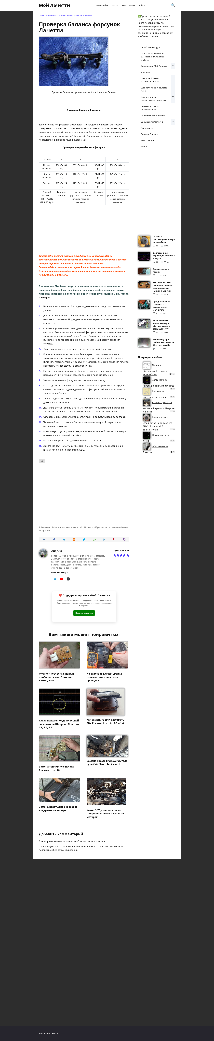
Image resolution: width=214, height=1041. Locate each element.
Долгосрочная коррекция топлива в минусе (164, 255)
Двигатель (45, 527)
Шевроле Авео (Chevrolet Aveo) (154, 89)
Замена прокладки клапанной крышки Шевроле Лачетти (158, 407)
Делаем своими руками (153, 115)
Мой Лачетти (54, 5)
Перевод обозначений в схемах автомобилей (155, 370)
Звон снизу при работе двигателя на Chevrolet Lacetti (163, 342)
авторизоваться (96, 841)
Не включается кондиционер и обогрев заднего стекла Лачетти (161, 324)
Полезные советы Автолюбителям (150, 108)
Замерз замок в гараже (161, 270)
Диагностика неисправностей (67, 527)
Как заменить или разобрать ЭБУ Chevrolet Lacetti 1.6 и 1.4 (105, 721)
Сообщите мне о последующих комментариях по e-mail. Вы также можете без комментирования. (81, 848)
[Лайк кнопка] (42, 461)
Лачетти (89, 527)
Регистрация (128, 5)
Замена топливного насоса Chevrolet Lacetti (56, 768)
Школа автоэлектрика (152, 121)
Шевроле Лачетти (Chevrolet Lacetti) (150, 80)
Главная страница (47, 16)
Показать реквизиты (84, 613)
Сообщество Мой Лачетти (154, 66)
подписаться (46, 849)
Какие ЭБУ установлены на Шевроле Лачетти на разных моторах (105, 813)
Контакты (145, 72)
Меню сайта (102, 5)
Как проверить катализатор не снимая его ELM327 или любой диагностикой (157, 423)
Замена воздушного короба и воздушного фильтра (58, 808)
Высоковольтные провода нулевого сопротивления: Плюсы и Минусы (162, 286)
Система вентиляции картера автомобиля (164, 239)
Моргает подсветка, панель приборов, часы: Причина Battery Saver (57, 677)
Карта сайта (147, 127)
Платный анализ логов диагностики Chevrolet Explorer (152, 56)
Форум (115, 5)
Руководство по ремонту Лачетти (112, 527)
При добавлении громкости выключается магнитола (162, 305)
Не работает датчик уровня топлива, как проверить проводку (104, 677)
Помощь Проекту (149, 134)
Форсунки (45, 530)
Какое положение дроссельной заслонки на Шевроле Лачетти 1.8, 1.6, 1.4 (59, 724)
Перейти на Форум (150, 47)
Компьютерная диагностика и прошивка (153, 99)
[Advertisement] (84, 233)
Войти (142, 5)
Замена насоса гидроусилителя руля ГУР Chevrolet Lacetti (107, 762)
